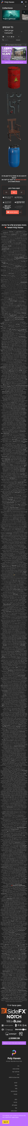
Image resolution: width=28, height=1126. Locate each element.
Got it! (6, 1122)
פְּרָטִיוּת (15, 1102)
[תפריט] (26, 2)
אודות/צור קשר (15, 1072)
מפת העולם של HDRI (14, 1077)
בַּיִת (18, 1066)
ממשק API (14, 1105)
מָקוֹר (16, 1088)
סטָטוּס (15, 1094)
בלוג (18, 1074)
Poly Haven (9, 2)
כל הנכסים (8, 27)
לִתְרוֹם (15, 1083)
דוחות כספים (14, 1111)
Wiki (16, 1085)
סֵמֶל (16, 1108)
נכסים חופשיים (8, 197)
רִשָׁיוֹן (16, 1099)
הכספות (6, 202)
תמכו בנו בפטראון (21, 180)
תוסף (17, 202)
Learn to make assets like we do (14, 62)
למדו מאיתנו (20, 206)
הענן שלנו (7, 208)
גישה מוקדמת (19, 197)
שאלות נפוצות (16, 1069)
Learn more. (15, 1117)
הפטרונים (18, 225)
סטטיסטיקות (14, 1091)
